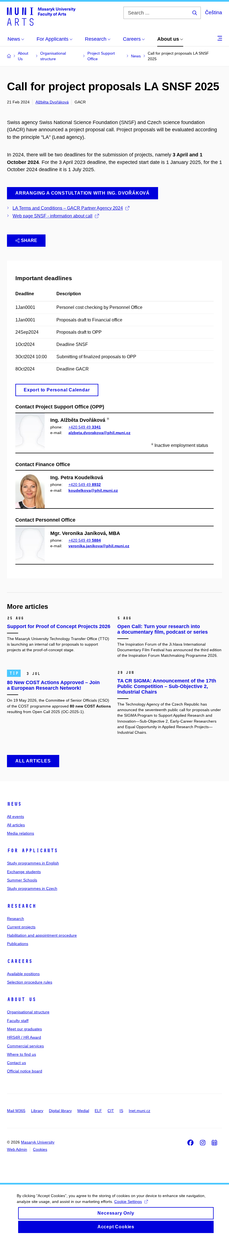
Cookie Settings (128, 1201)
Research (21, 906)
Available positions (23, 974)
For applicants (32, 850)
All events (15, 816)
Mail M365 (16, 1110)
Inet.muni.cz (139, 1110)
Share (29, 240)
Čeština (213, 12)
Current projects (21, 927)
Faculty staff (17, 1020)
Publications (17, 943)
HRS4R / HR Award (24, 1037)
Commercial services (25, 1046)
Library (37, 1110)
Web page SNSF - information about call (52, 216)
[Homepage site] (41, 16)
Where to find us (21, 1054)
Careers (19, 961)
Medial (83, 1110)
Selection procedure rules (29, 982)
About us (21, 999)
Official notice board (24, 1071)
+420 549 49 (84, 427)
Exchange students (24, 872)
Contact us (16, 1062)
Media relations (20, 833)
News (14, 804)
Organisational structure (28, 1012)
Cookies (40, 1149)
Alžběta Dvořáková (52, 102)
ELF (98, 1110)
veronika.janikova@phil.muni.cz (98, 546)
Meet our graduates (24, 1029)
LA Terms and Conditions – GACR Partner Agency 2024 (68, 208)
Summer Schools (22, 880)
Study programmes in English (33, 863)
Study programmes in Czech (32, 888)
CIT (111, 1110)
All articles (16, 825)
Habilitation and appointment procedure (42, 935)
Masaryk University (37, 1142)
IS (121, 1110)
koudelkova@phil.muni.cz (93, 490)
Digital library (60, 1110)
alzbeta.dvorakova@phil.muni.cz (99, 432)
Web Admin (17, 1149)
